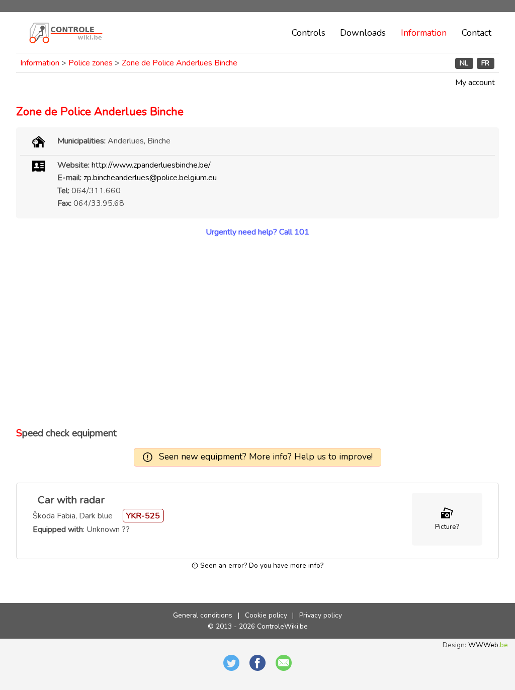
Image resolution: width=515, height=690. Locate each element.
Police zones (90, 62)
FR (485, 63)
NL (464, 63)
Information (424, 33)
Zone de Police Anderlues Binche (179, 62)
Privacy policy (320, 615)
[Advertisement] (257, 332)
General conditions (202, 615)
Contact (476, 33)
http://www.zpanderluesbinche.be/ (151, 165)
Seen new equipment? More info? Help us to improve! (266, 456)
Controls (308, 33)
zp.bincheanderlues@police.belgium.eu (150, 177)
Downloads (363, 33)
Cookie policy (266, 615)
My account (475, 82)
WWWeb (488, 645)
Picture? (447, 526)
